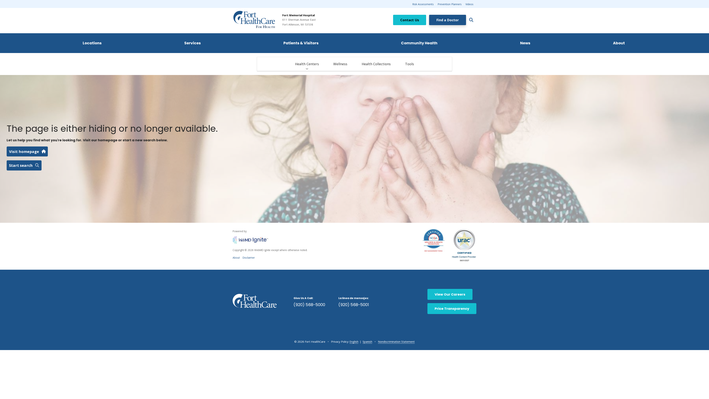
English (354, 341)
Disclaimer (249, 257)
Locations (92, 43)
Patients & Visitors (300, 43)
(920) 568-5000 (309, 305)
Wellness (340, 64)
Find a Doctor (447, 20)
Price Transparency (452, 308)
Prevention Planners (450, 4)
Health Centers (307, 64)
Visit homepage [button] (24, 151)
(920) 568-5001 (353, 305)
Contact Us (409, 20)
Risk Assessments (423, 4)
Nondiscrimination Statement (396, 341)
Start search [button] (21, 165)
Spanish (367, 341)
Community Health (419, 43)
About (619, 43)
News (525, 43)
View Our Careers (450, 294)
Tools (409, 64)
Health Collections (376, 64)
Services (192, 43)
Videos (469, 4)
